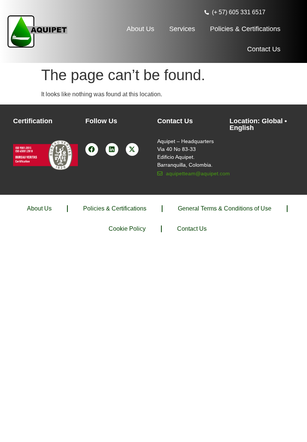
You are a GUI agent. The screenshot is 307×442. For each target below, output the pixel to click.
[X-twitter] (132, 149)
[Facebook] (91, 149)
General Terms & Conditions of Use (224, 208)
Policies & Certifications (245, 29)
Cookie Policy (127, 228)
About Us (140, 29)
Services (182, 29)
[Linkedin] (112, 149)
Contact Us (263, 49)
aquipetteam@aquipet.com (198, 173)
